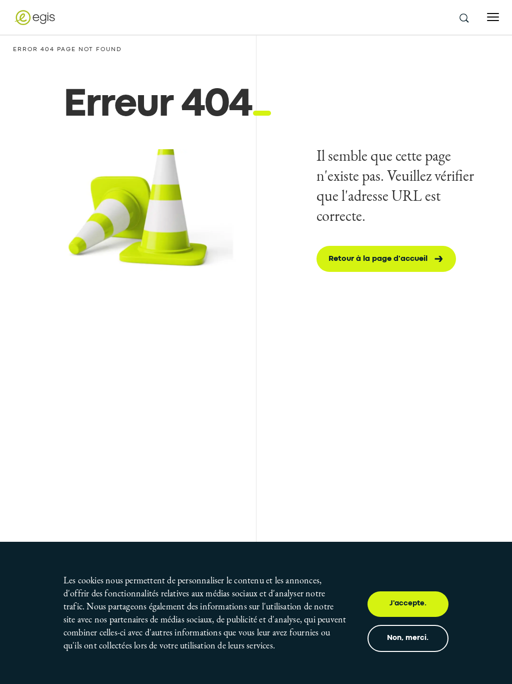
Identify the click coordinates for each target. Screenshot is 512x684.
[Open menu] (493, 17)
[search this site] (463, 17)
